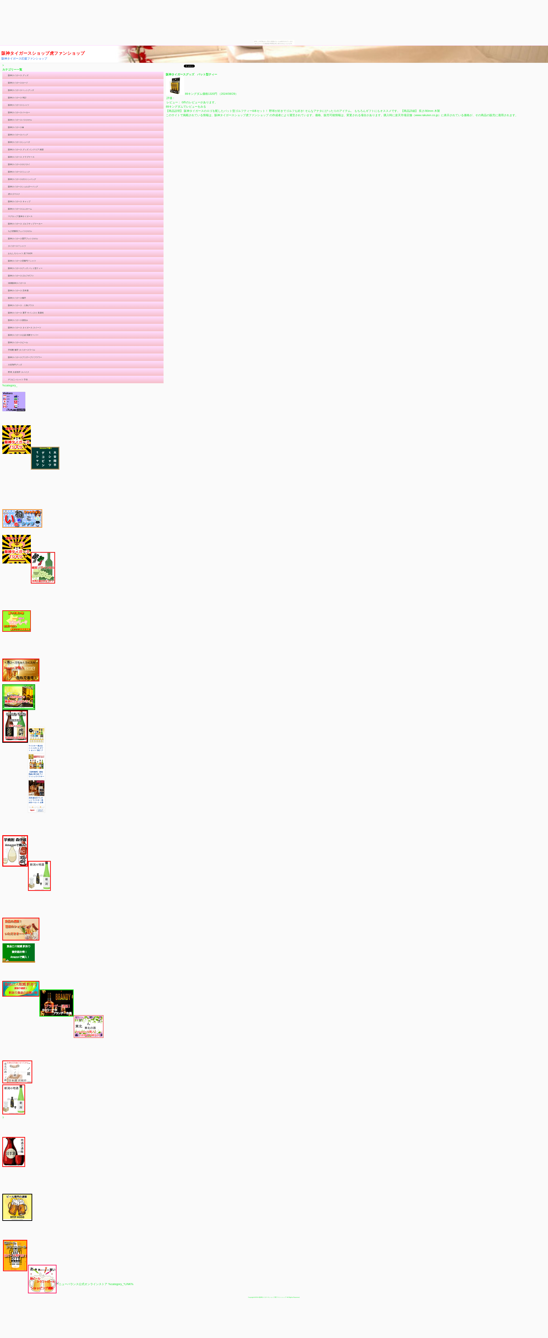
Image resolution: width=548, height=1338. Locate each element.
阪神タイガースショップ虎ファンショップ (43, 53)
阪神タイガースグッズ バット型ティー (191, 74)
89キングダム (193, 93)
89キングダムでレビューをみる (186, 106)
